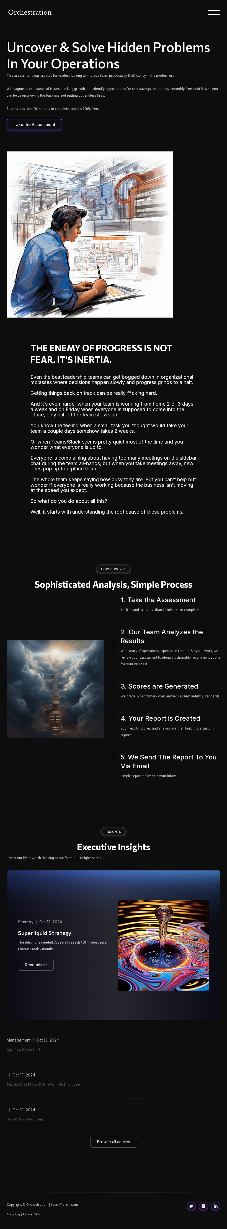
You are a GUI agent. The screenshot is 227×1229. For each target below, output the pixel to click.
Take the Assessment (34, 124)
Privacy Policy (13, 1214)
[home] (30, 12)
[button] (214, 12)
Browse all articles (113, 1141)
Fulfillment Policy (31, 1214)
